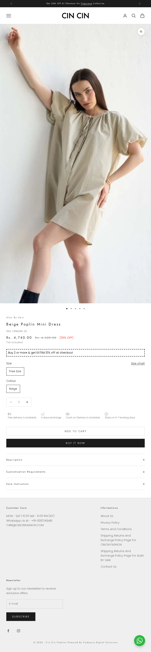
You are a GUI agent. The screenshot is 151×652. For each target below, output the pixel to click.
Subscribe (21, 616)
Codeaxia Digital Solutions (100, 642)
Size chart (138, 363)
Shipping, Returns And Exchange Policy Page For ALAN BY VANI (122, 555)
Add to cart (75, 431)
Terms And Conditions (116, 529)
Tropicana (86, 3)
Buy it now (75, 443)
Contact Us (108, 567)
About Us (107, 516)
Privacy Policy (110, 523)
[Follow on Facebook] (8, 631)
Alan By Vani (15, 317)
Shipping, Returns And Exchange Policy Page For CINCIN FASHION (118, 540)
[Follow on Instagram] (18, 631)
